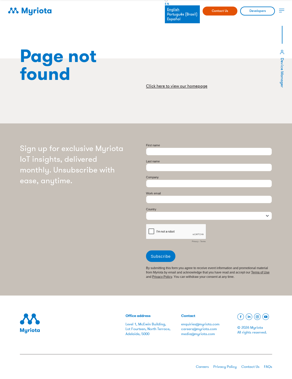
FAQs (268, 366)
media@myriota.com (198, 334)
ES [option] (182, 19)
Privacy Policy (225, 366)
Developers (257, 11)
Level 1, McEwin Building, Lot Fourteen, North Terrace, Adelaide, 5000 (148, 329)
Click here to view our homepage (176, 86)
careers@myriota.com (199, 329)
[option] (182, 14)
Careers (202, 366)
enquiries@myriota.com (200, 324)
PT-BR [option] (182, 14)
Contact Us (220, 11)
